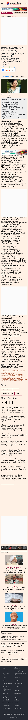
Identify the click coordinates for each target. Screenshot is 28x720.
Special (16, 706)
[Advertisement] (14, 31)
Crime (14, 16)
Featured (4, 553)
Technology (17, 686)
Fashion (16, 700)
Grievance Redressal (6, 674)
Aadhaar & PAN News (7, 689)
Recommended (6, 633)
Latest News (6, 708)
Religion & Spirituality (6, 696)
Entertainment (18, 683)
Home (2, 16)
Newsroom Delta (7, 76)
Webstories (17, 708)
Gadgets (16, 690)
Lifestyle (5, 693)
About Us (17, 668)
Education (6, 686)
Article (16, 703)
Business (17, 678)
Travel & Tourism (8, 703)
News (8, 16)
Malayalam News (8, 394)
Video (16, 697)
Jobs (4, 681)
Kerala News (6, 390)
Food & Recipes (7, 683)
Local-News (17, 693)
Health (16, 681)
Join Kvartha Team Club (20, 674)
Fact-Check (6, 700)
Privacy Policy (18, 671)
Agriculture (6, 706)
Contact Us (6, 671)
